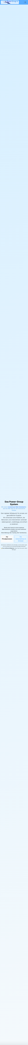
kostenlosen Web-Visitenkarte (17, 507)
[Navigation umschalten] (25, 2)
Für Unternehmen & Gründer (21, 539)
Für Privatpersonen (7, 538)
